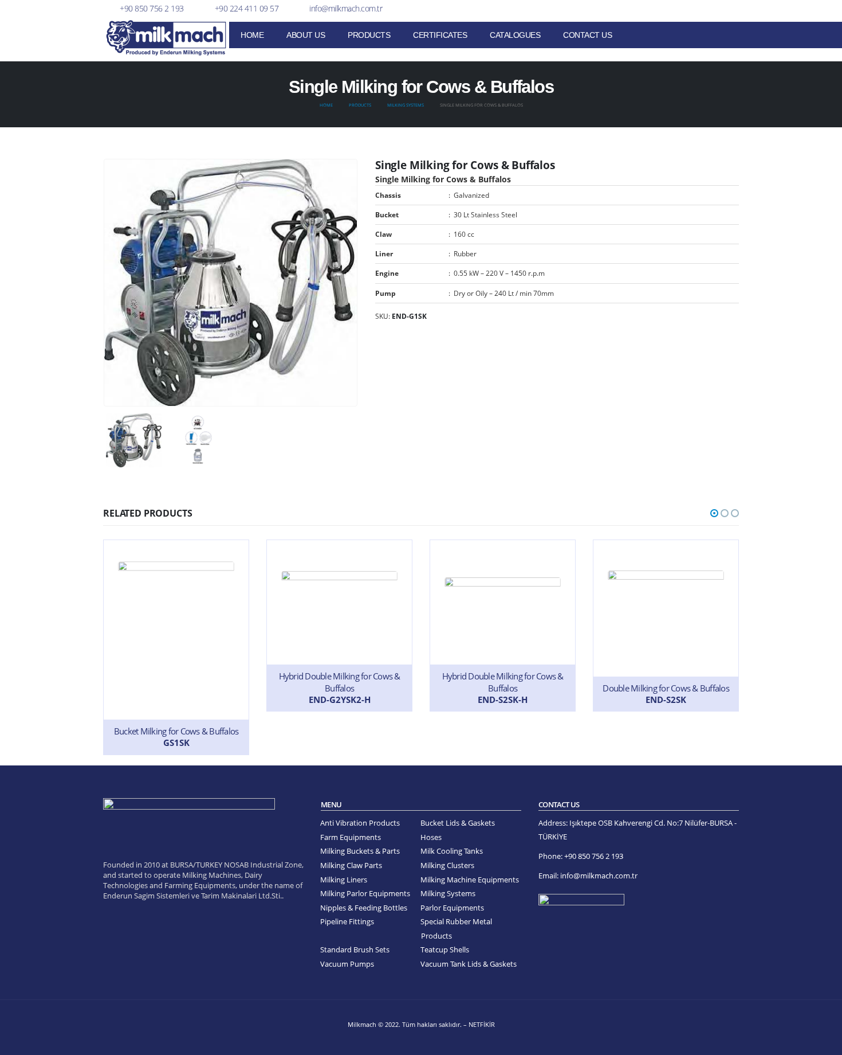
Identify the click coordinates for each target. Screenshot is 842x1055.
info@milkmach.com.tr (345, 8)
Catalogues (515, 35)
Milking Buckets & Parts (360, 851)
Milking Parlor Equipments (365, 893)
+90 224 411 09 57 (247, 8)
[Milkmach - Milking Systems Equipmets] (166, 37)
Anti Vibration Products (360, 823)
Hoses (431, 837)
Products (369, 35)
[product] (176, 647)
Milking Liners (343, 880)
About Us (305, 35)
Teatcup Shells (444, 950)
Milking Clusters (447, 865)
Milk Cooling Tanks (451, 851)
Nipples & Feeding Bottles (363, 908)
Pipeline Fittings (347, 922)
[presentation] (106, 282)
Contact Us (587, 35)
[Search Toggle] (734, 36)
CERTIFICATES (440, 35)
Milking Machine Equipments (469, 880)
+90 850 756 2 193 (152, 8)
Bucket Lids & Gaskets (457, 823)
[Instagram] (730, 9)
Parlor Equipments (452, 908)
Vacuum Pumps (347, 964)
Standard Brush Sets (354, 950)
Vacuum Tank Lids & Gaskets (468, 964)
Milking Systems (447, 893)
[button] (714, 513)
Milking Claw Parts (351, 865)
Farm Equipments (350, 837)
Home (252, 35)
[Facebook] (711, 9)
